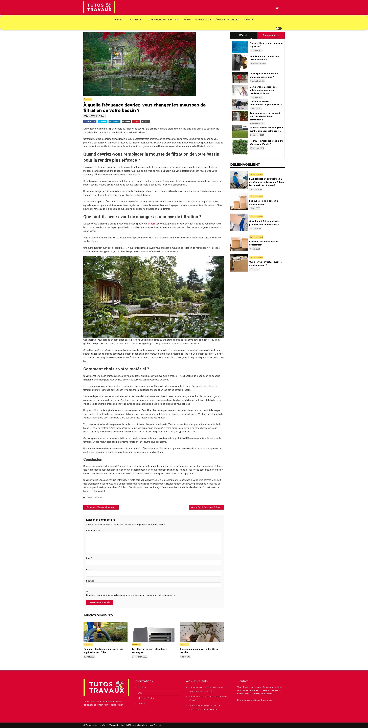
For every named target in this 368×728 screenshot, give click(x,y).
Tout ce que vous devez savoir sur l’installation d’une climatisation (265, 116)
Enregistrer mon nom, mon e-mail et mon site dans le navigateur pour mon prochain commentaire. (130, 595)
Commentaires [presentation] (271, 35)
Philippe (102, 116)
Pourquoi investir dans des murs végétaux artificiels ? (266, 142)
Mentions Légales (146, 698)
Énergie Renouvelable (227, 20)
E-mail (89, 569)
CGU (140, 693)
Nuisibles (248, 20)
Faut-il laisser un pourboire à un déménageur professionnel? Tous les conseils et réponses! (266, 182)
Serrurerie (136, 20)
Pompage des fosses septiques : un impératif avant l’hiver (103, 651)
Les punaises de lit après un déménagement (263, 202)
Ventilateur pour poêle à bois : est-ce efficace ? (265, 58)
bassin (151, 223)
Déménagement (203, 20)
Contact (141, 703)
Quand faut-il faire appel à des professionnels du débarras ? (207, 507)
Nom (89, 558)
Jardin (187, 20)
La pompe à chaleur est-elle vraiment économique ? (264, 75)
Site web (90, 581)
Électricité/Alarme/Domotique (162, 20)
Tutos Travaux (243, 687)
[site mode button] (279, 28)
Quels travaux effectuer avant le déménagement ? (265, 264)
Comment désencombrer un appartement (103, 507)
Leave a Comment (95, 497)
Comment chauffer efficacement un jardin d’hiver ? (266, 103)
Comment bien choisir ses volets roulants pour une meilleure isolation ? (263, 90)
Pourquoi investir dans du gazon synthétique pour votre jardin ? (266, 129)
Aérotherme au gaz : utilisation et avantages (150, 651)
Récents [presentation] (243, 35)
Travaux (118, 20)
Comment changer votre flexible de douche (199, 651)
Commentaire (93, 530)
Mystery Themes (153, 725)
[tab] (243, 35)
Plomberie (88, 99)
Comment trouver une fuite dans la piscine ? (266, 45)
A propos (142, 687)
